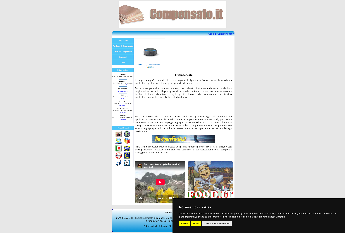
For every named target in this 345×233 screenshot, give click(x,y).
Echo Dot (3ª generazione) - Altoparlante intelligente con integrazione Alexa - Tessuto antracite (150, 64)
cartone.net (123, 78)
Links (123, 62)
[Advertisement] (184, 107)
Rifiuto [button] (196, 223)
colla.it (123, 98)
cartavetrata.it (122, 92)
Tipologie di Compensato (123, 46)
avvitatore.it (123, 85)
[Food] (210, 198)
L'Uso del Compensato (123, 51)
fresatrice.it (123, 105)
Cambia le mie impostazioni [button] (217, 223)
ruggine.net (122, 119)
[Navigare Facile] (183, 142)
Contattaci (123, 57)
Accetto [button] (184, 223)
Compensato (123, 40)
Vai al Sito (123, 112)
